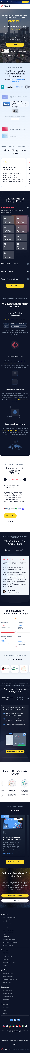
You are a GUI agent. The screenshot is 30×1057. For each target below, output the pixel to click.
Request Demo (15, 285)
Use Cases (6, 953)
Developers (6, 999)
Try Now (15, 44)
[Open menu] (27, 6)
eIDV (8, 246)
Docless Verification (8, 932)
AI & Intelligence (8, 976)
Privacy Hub (5, 1040)
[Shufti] (5, 6)
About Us (6, 1007)
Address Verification (21, 220)
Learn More (9, 521)
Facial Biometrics (7, 922)
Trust (5, 1010)
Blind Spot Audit (8, 993)
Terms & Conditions (23, 1040)
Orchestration (8, 973)
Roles (5, 965)
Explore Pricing (15, 900)
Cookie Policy (13, 1040)
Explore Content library (15, 862)
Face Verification (8, 220)
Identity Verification (9, 917)
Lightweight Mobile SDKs (19, 698)
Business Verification (9, 939)
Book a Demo (10, 515)
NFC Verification (21, 246)
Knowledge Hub (8, 990)
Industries (6, 959)
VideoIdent (8, 237)
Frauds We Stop (8, 956)
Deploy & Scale (7, 982)
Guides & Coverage (9, 996)
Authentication (8, 945)
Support (5, 1013)
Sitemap (15, 1044)
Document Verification (8, 229)
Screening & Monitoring (10, 942)
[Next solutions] (24, 479)
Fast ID (21, 237)
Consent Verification (8, 255)
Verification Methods (10, 979)
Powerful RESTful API (7, 698)
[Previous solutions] (5, 479)
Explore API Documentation (15, 751)
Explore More (13, 835)
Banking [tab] (15, 479)
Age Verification (21, 229)
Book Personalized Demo (15, 895)
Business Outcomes (9, 962)
